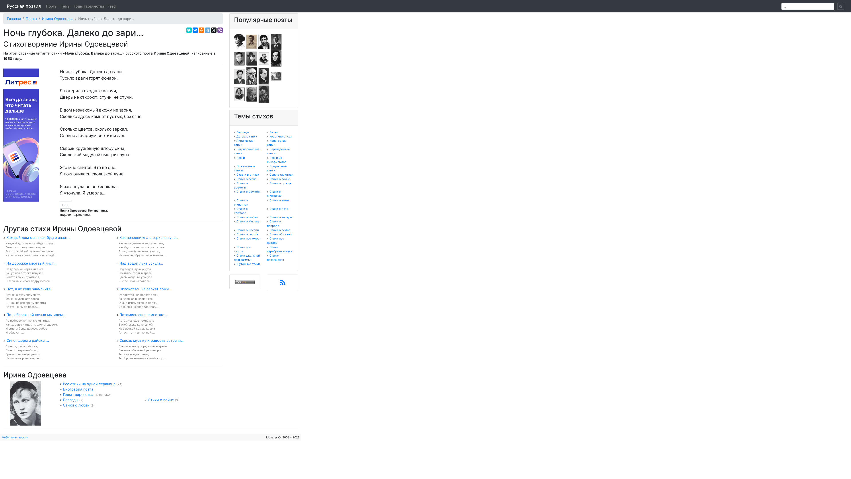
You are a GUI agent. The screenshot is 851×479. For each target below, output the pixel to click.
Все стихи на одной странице (89, 384)
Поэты (51, 6)
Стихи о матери (280, 217)
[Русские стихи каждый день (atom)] (282, 284)
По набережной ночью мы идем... (35, 314)
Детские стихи (246, 136)
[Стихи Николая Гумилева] (276, 41)
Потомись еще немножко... (143, 314)
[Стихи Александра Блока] (251, 41)
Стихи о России (247, 230)
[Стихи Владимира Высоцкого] (263, 41)
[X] (214, 30)
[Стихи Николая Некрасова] (263, 76)
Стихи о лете (278, 208)
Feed (112, 6)
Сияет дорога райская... (27, 340)
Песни (240, 157)
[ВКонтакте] (195, 30)
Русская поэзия (24, 6)
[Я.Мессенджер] (189, 30)
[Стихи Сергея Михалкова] (251, 76)
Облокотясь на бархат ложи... (145, 289)
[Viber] (220, 30)
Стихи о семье (279, 230)
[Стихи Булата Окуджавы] (276, 76)
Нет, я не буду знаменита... (29, 289)
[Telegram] (207, 30)
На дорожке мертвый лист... (31, 263)
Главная (14, 18)
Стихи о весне (246, 179)
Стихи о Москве (247, 221)
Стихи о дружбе (248, 191)
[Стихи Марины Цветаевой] (263, 94)
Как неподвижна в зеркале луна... (148, 237)
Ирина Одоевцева (57, 18)
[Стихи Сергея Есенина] (251, 58)
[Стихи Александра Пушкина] (239, 94)
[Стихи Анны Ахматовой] (239, 41)
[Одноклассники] (201, 30)
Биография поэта (78, 389)
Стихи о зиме (279, 200)
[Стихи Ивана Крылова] (263, 58)
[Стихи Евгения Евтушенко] (239, 58)
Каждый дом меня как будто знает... (38, 237)
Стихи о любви (76, 405)
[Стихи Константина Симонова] (251, 94)
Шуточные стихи (248, 264)
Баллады (70, 400)
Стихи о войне (161, 400)
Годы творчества (89, 6)
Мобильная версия (15, 437)
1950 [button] (65, 205)
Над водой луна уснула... (141, 263)
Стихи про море (247, 238)
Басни (273, 132)
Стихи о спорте (247, 234)
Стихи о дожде (280, 183)
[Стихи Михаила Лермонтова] (276, 58)
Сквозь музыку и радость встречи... (151, 340)
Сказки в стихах (247, 174)
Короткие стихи (280, 136)
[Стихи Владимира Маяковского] (239, 76)
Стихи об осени (280, 234)
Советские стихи (281, 174)
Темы (65, 6)
